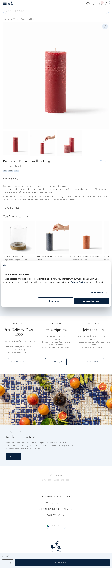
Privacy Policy (78, 282)
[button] (56, 179)
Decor (16, 19)
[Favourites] (88, 4)
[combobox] (56, 525)
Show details (97, 292)
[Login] (94, 4)
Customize (54, 301)
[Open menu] (5, 4)
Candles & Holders (29, 19)
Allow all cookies (91, 301)
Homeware (7, 19)
